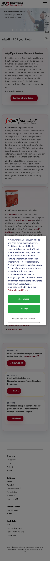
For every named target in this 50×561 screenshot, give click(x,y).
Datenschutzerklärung (18, 290)
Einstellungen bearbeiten (23, 318)
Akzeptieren (23, 299)
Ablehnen (23, 308)
